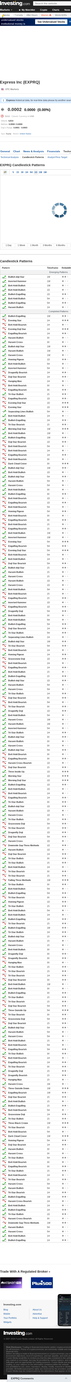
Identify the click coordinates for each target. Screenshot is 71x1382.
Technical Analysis (10, 157)
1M (45, 172)
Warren (45, 15)
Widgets (7, 1322)
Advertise (37, 1314)
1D (35, 172)
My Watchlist (28, 10)
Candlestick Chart (5, 172)
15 (17, 172)
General (5, 151)
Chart (16, 151)
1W (40, 172)
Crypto (43, 10)
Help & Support (40, 1318)
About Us (37, 1309)
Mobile (6, 1314)
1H (26, 172)
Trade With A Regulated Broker (24, 1271)
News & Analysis (33, 151)
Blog (5, 1309)
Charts (55, 10)
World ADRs (61, 15)
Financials (53, 151)
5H (31, 172)
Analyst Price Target (57, 157)
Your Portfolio (10, 1318)
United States (25, 134)
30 (22, 172)
